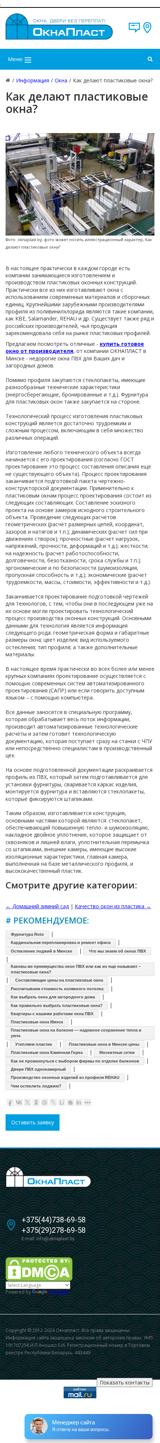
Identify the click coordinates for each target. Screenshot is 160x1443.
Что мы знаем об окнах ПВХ (117, 951)
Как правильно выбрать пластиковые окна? (57, 1005)
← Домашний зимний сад (37, 906)
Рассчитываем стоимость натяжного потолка (57, 988)
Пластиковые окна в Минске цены (104, 1044)
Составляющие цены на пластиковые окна (59, 980)
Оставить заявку (32, 1122)
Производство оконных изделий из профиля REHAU (65, 1077)
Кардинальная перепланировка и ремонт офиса (61, 942)
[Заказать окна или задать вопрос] (134, 31)
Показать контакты (125, 1382)
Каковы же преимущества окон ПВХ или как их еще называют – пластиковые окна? (76, 969)
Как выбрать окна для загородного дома (53, 997)
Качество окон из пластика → (113, 906)
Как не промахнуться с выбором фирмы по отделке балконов (75, 1061)
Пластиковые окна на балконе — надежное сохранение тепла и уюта (76, 1033)
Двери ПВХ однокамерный (38, 1069)
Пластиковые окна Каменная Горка (47, 1052)
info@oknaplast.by (55, 1238)
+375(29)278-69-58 (54, 1230)
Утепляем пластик (33, 1044)
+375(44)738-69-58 (54, 1219)
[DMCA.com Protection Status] (39, 1269)
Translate (58, 1292)
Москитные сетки (117, 1052)
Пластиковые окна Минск (37, 1022)
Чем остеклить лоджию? (36, 1086)
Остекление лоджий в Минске (41, 951)
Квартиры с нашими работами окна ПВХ (52, 1013)
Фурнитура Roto (27, 934)
